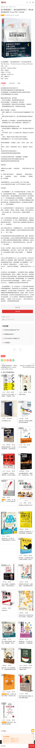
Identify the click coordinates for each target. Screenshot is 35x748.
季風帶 (3, 497)
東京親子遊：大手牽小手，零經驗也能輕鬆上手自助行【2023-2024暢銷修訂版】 (9, 539)
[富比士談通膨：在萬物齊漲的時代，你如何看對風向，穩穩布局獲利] (9, 572)
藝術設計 (4, 375)
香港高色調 (9, 418)
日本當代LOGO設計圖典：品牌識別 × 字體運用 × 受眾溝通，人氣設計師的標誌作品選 (9, 395)
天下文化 (21, 693)
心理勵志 (21, 539)
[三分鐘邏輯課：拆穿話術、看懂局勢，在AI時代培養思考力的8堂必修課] (9, 461)
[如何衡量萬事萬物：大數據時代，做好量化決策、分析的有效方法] (26, 461)
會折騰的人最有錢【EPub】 (26, 505)
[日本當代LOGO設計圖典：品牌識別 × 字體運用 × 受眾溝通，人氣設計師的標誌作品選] (9, 382)
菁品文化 (21, 639)
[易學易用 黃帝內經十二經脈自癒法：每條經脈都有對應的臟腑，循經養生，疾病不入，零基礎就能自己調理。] (26, 572)
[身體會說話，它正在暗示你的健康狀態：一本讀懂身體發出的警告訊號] (26, 629)
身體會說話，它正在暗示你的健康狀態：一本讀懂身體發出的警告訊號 (25, 642)
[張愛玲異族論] (26, 382)
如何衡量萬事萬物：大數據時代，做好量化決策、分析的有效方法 (25, 474)
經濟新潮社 (22, 471)
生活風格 (21, 428)
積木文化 (25, 665)
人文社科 (4, 428)
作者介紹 (12, 83)
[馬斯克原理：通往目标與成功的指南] (9, 710)
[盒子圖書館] (3, 2)
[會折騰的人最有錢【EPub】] (26, 490)
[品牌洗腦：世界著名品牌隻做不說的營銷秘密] (26, 409)
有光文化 (8, 471)
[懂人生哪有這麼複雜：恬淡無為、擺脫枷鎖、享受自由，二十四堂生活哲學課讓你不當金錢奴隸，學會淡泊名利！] (9, 629)
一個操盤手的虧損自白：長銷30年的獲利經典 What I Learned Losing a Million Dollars (9, 367)
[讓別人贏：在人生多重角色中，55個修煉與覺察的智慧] (9, 656)
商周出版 (8, 444)
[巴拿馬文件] (9, 598)
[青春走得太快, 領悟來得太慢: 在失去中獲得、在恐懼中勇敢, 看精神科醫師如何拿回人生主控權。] (26, 600)
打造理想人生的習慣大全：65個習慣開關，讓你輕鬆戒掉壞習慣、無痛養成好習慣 (26, 532)
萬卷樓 (25, 392)
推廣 (18, 15)
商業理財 (21, 401)
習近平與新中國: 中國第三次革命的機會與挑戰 (26, 696)
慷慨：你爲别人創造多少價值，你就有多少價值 (9, 695)
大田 (24, 444)
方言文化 (4, 581)
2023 (3, 392)
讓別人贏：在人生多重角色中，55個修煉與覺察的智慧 (9, 668)
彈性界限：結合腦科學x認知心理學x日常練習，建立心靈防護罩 (26, 558)
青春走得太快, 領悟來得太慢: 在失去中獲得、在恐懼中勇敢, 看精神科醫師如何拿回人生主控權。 (26, 616)
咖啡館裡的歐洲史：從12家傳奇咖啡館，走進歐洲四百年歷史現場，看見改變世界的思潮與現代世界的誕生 (8, 448)
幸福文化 (25, 555)
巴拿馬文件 (4, 610)
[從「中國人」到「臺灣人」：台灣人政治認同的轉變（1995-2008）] (9, 488)
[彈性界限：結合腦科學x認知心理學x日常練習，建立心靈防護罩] (26, 546)
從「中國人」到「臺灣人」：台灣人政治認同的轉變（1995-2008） (8, 500)
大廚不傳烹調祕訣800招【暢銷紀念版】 (25, 668)
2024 (21, 392)
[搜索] (27, 2)
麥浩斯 (12, 392)
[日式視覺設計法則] (9, 409)
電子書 (8, 15)
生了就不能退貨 (23, 447)
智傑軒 (25, 503)
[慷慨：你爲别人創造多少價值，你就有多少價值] (9, 682)
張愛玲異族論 (22, 394)
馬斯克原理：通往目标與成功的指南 (9, 723)
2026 (3, 444)
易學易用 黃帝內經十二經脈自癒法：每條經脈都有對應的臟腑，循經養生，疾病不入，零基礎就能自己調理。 (26, 585)
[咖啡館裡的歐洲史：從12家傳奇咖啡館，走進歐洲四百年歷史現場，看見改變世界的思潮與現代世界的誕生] (9, 435)
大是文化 (21, 581)
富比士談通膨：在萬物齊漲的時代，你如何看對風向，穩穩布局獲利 (8, 585)
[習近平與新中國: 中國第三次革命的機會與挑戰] (26, 683)
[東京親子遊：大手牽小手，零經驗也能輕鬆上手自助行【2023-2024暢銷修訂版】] (9, 523)
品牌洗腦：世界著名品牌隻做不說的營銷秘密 (25, 421)
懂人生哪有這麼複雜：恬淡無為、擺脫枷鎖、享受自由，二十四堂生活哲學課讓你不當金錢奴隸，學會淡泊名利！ (8, 642)
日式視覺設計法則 (6, 420)
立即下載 (17, 311)
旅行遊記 (4, 512)
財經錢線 (4, 639)
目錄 (18, 83)
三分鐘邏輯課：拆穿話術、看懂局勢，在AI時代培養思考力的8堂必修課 (8, 474)
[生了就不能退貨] (26, 435)
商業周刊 (21, 612)
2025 (21, 444)
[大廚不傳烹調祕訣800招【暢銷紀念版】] (26, 656)
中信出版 (21, 418)
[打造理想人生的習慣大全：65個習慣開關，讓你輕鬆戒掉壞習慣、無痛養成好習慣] (26, 519)
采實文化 (21, 529)
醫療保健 (21, 565)
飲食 (20, 648)
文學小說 (21, 375)
